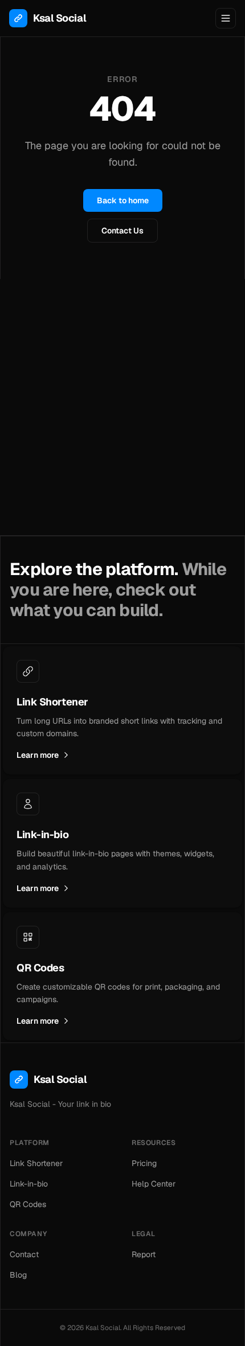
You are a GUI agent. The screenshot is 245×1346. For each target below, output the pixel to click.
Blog (18, 1275)
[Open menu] (225, 18)
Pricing (144, 1163)
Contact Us (122, 230)
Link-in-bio (29, 1184)
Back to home (123, 200)
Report (144, 1254)
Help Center (153, 1184)
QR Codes (28, 1204)
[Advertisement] (122, 407)
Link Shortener (36, 1163)
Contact (24, 1254)
